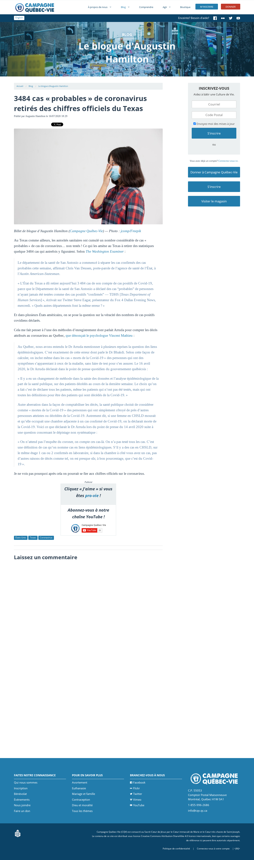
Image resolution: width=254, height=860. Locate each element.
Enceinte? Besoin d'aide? (193, 18)
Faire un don (22, 811)
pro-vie (92, 495)
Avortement (79, 782)
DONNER (231, 6)
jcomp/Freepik (131, 231)
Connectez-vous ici (228, 160)
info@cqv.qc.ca (197, 810)
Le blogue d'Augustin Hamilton (53, 86)
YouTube (138, 805)
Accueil (20, 86)
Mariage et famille (83, 794)
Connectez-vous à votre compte (213, 848)
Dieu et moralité (82, 805)
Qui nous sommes (25, 782)
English (19, 17)
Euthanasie (79, 788)
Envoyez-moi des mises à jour (215, 124)
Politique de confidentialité (176, 848)
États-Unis (20, 537)
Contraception (81, 799)
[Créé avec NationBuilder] (17, 833)
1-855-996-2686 (198, 805)
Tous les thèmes (82, 811)
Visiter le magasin (214, 201)
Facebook (139, 782)
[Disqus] (88, 608)
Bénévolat (20, 794)
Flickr (136, 788)
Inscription (21, 788)
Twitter (137, 794)
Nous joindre (22, 805)
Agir (165, 7)
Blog (123, 7)
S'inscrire (214, 187)
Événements (22, 799)
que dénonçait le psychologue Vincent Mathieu (99, 335)
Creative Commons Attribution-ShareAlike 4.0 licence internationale (176, 836)
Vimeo (137, 799)
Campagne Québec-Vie (86, 231)
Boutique (185, 7)
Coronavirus (46, 537)
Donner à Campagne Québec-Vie (214, 172)
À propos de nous (97, 7)
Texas (33, 537)
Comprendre (146, 7)
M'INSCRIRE (206, 6)
